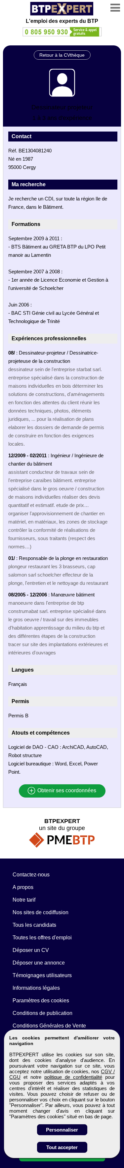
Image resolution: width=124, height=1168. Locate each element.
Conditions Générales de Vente (49, 1026)
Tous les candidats (34, 925)
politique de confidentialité (73, 1077)
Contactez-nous (31, 874)
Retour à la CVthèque (62, 55)
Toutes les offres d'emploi (42, 937)
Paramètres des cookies (41, 1000)
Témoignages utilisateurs (42, 975)
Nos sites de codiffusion (40, 912)
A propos (23, 887)
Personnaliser (62, 1130)
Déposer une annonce (39, 963)
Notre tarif (24, 900)
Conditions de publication (42, 1013)
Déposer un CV (31, 950)
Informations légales (36, 988)
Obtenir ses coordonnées (66, 791)
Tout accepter (62, 1147)
